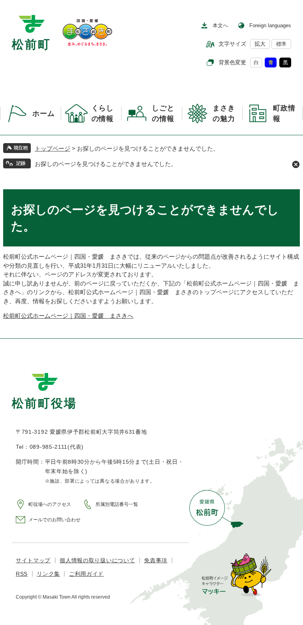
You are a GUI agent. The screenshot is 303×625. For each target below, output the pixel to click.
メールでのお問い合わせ (54, 519)
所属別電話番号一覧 (116, 504)
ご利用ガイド (86, 574)
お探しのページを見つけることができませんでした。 (106, 163)
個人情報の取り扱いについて (97, 560)
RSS (22, 574)
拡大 (260, 44)
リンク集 (48, 574)
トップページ (52, 148)
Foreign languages (270, 25)
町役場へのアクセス (49, 504)
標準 (281, 44)
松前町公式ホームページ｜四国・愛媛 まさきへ (68, 315)
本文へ (220, 25)
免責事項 (155, 560)
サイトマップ (33, 560)
